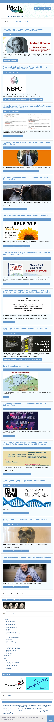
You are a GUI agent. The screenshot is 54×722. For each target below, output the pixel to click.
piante (11, 712)
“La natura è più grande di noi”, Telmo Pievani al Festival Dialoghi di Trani (24, 404)
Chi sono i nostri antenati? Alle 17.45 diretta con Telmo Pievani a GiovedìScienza (26, 143)
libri (20, 710)
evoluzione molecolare (17, 708)
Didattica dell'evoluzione (11, 650)
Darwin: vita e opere (10, 664)
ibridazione (4, 710)
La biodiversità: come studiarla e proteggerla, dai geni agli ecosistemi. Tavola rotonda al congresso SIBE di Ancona (25, 443)
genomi (46, 708)
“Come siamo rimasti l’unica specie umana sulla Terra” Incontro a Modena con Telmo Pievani (27, 106)
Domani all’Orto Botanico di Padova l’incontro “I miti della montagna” (25, 329)
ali (9, 705)
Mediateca (26, 512)
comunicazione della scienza (13, 706)
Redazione (15, 34)
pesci (9, 712)
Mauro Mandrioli (15, 111)
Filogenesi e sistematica (11, 632)
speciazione (29, 712)
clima (50, 705)
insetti (7, 710)
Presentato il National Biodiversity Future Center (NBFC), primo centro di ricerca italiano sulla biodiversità (26, 67)
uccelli (11, 713)
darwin (33, 706)
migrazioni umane (36, 710)
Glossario (10, 695)
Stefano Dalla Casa (17, 561)
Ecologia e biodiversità (14, 208)
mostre (41, 710)
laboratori (17, 710)
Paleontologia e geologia (23, 550)
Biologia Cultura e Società (9, 99)
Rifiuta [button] (43, 718)
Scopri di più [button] (11, 719)
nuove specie (5, 712)
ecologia (49, 706)
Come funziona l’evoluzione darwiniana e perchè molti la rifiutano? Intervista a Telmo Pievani (24, 481)
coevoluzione (5, 706)
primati (19, 712)
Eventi (5, 135)
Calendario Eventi (12, 613)
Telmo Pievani (44, 712)
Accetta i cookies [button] (50, 719)
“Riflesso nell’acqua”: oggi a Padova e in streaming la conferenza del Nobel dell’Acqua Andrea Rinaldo (23, 30)
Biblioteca (6, 246)
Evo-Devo (8, 630)
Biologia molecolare (10, 624)
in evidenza (39, 99)
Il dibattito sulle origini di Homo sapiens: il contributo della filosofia (25, 520)
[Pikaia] (14, 12)
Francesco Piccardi (16, 524)
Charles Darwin (45, 705)
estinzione (5, 708)
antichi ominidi (12, 705)
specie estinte (36, 712)
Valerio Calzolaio (16, 219)
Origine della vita (10, 641)
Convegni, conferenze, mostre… (13, 648)
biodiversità (26, 705)
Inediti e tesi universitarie (9, 321)
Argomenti (6, 208)
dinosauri (45, 706)
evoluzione (10, 708)
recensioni (24, 712)
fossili (39, 708)
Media (5, 658)
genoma (43, 708)
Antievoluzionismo (10, 621)
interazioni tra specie (12, 710)
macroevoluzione (25, 710)
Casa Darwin (12, 636)
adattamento (6, 705)
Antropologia (6, 170)
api (21, 705)
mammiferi (31, 710)
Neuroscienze (9, 639)
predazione (15, 712)
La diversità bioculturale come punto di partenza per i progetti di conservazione (26, 178)
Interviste (47, 283)
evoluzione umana (29, 709)
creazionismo (29, 706)
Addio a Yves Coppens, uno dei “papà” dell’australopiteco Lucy (27, 557)
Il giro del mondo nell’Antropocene (16, 366)
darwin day (38, 706)
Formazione (32, 99)
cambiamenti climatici (36, 705)
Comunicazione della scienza (22, 99)
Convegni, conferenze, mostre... (10, 60)
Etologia (8, 629)
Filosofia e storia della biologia (23, 246)
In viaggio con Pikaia (14, 637)
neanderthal (46, 710)
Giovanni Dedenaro (18, 182)
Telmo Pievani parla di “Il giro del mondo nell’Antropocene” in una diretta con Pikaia (26, 253)
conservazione (23, 706)
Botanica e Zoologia (10, 626)
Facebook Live (25, 283)
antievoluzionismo (18, 705)
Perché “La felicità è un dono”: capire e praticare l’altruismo (25, 215)
